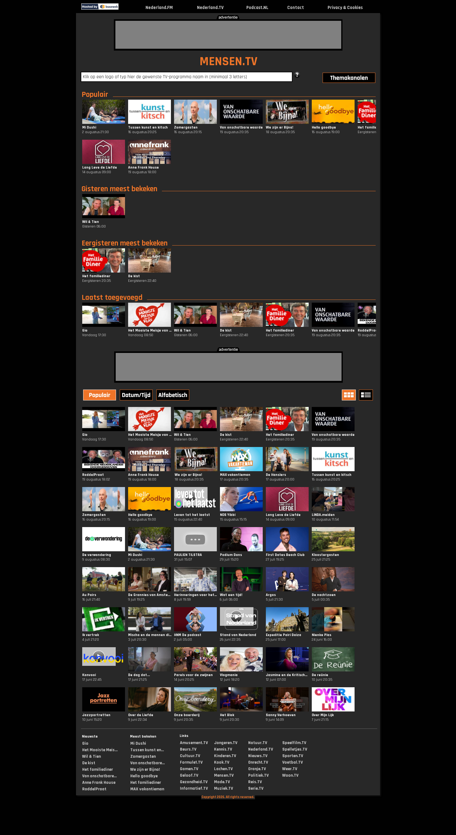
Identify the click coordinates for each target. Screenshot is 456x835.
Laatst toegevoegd (112, 298)
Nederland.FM (159, 8)
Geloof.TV (189, 775)
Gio (85, 743)
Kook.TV (221, 762)
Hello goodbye (144, 776)
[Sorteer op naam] (173, 396)
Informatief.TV (194, 788)
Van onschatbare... (99, 776)
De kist (88, 763)
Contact (295, 8)
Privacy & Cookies (345, 8)
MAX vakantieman (147, 789)
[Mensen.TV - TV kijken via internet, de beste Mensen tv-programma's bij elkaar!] (124, 8)
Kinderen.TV (225, 756)
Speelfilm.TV (294, 743)
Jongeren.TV (225, 743)
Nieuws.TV (257, 756)
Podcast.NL (257, 8)
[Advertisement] (228, 35)
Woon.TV (290, 775)
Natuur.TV (257, 743)
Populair (95, 95)
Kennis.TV (223, 749)
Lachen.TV (223, 769)
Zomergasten (143, 756)
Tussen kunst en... (147, 750)
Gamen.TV (189, 769)
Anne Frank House (98, 782)
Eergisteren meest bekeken (125, 243)
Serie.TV (255, 788)
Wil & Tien (91, 756)
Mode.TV (222, 782)
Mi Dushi (138, 743)
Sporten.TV (292, 756)
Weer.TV (289, 769)
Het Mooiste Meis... (100, 750)
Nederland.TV (210, 8)
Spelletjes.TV (294, 749)
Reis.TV (255, 782)
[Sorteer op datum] (137, 396)
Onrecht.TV (258, 762)
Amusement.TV (194, 743)
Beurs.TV (188, 749)
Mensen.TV (224, 775)
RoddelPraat (94, 789)
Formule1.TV (191, 762)
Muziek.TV (223, 788)
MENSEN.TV (228, 62)
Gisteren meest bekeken (119, 189)
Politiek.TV (258, 775)
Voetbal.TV (292, 762)
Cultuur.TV (190, 756)
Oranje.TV (257, 769)
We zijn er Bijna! (145, 769)
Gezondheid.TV (194, 782)
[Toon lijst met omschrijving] (366, 395)
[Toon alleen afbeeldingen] (349, 395)
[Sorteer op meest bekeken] (100, 396)
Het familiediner (97, 769)
